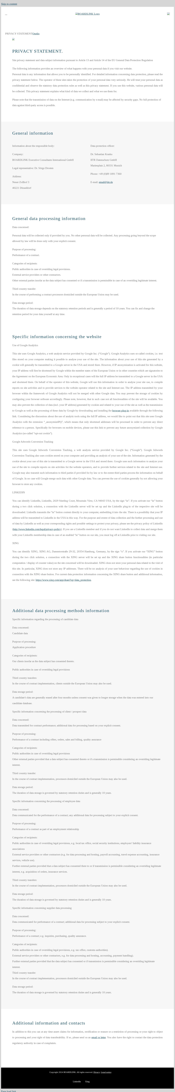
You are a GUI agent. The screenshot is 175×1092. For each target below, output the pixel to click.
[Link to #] (6, 14)
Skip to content (9, 3)
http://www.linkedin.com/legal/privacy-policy (37, 529)
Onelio (36, 33)
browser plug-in (120, 410)
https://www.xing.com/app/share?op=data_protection (63, 580)
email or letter (98, 1037)
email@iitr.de (106, 182)
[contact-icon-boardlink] (168, 13)
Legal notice (106, 1072)
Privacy (97, 1072)
